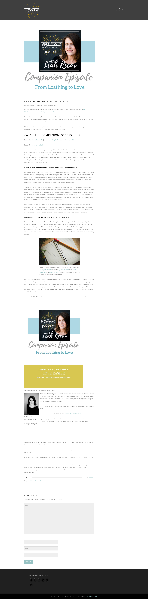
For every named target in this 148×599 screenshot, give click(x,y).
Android (47, 140)
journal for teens (64, 269)
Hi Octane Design (92, 596)
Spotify (67, 140)
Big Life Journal (46, 269)
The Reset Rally (69, 10)
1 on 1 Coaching (83, 10)
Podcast (37, 481)
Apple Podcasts (37, 140)
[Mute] (87, 478)
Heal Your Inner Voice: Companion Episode (47, 101)
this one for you (53, 272)
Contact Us (110, 10)
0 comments (39, 105)
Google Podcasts (57, 140)
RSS (73, 140)
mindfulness (31, 481)
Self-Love (42, 481)
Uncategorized (52, 105)
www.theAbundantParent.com (73, 414)
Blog (101, 10)
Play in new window (37, 145)
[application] (59, 478)
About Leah (57, 10)
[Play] (26, 478)
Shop (94, 10)
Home (48, 10)
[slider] (91, 477)
